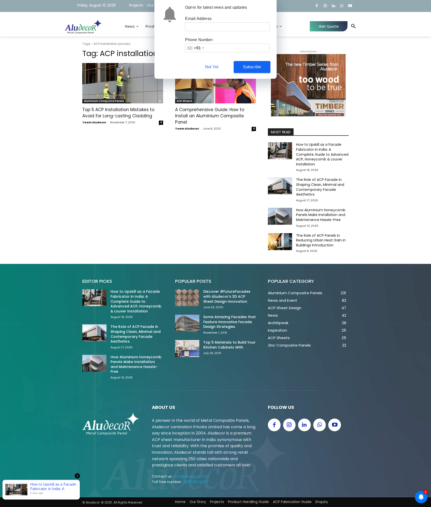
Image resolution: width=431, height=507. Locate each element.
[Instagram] (325, 6)
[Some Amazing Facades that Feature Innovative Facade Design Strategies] (187, 323)
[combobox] (195, 48)
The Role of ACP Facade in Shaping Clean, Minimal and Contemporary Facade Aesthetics (320, 187)
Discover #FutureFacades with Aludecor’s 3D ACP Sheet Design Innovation (226, 296)
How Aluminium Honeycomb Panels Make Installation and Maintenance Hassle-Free (320, 215)
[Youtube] (350, 6)
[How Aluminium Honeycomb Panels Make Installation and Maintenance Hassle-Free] (280, 216)
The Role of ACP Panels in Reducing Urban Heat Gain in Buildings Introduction (321, 240)
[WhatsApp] (341, 6)
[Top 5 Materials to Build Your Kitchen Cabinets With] (187, 348)
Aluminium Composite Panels (104, 101)
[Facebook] (317, 6)
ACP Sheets (184, 101)
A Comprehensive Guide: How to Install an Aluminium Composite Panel (209, 116)
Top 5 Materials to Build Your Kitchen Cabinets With (229, 345)
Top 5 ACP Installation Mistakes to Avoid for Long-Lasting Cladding (118, 113)
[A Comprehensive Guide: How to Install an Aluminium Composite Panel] (215, 83)
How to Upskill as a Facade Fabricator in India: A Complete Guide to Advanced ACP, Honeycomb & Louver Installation (322, 154)
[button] (353, 26)
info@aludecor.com (191, 476)
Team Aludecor (94, 122)
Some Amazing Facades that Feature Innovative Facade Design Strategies (229, 321)
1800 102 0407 (196, 481)
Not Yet (211, 67)
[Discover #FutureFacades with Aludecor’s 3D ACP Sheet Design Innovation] (187, 297)
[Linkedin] (333, 6)
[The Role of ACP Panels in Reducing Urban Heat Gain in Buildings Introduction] (280, 241)
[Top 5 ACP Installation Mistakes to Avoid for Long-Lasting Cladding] (122, 83)
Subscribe (252, 67)
